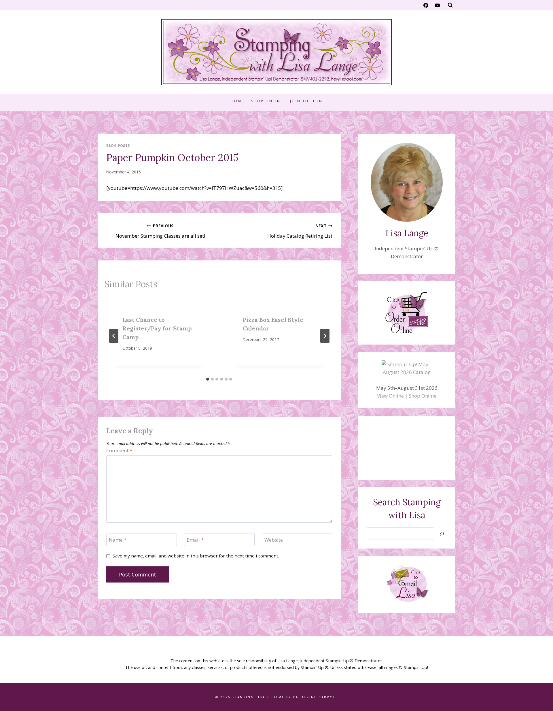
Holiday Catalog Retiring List (299, 231)
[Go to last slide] (113, 336)
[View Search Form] (450, 5)
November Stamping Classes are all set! (160, 231)
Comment (119, 450)
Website (273, 540)
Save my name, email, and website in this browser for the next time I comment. (196, 556)
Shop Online (267, 101)
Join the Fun (306, 101)
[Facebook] (426, 5)
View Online (390, 395)
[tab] (207, 379)
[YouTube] (437, 5)
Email (195, 540)
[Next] (324, 336)
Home (237, 101)
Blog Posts (118, 145)
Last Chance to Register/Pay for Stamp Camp (157, 328)
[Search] (442, 533)
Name (117, 540)
